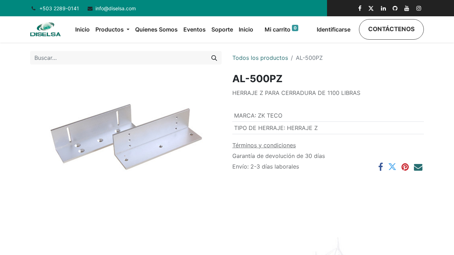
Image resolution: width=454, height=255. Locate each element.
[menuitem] (82, 29)
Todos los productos (260, 57)
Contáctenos (391, 29)
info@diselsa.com (115, 8)
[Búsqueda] (214, 57)
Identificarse (333, 29)
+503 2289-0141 (60, 8)
